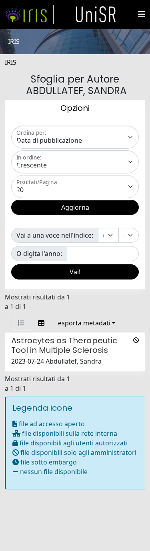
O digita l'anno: (39, 253)
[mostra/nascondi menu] (141, 14)
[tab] (21, 323)
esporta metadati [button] (84, 323)
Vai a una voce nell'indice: (54, 235)
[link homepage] (29, 14)
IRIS (10, 62)
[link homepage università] (96, 14)
